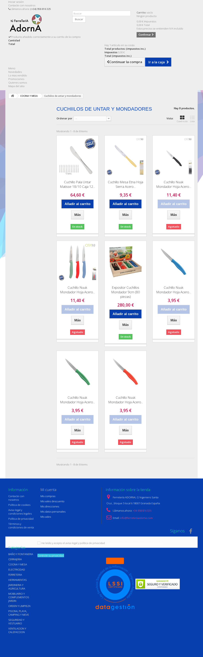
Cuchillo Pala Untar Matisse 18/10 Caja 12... (77, 184)
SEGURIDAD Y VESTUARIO (16, 621)
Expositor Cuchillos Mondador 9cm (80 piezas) (125, 292)
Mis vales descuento (52, 501)
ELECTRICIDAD (16, 569)
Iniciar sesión (16, 2)
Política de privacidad (21, 518)
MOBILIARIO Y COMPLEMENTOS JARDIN (18, 597)
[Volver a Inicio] (12, 95)
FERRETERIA (15, 574)
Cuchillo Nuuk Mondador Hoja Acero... (173, 184)
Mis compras (47, 496)
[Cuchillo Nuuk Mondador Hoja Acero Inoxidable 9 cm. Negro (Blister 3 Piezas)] (173, 156)
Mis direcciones (49, 506)
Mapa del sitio (16, 86)
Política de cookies (19, 505)
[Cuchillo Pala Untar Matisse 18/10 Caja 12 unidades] (77, 156)
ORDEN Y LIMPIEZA (19, 606)
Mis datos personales (52, 511)
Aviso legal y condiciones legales (20, 511)
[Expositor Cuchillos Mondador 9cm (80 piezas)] (125, 262)
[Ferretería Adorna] (37, 24)
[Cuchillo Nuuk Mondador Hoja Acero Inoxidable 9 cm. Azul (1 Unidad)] (173, 262)
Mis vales (45, 516)
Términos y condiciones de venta (21, 525)
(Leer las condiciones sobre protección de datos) (134, 543)
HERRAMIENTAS (17, 580)
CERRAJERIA (15, 559)
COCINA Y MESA (17, 564)
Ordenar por (64, 118)
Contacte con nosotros (21, 5)
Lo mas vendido (17, 75)
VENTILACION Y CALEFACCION (17, 630)
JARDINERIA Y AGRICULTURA (16, 586)
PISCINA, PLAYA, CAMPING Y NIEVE (18, 612)
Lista (192, 121)
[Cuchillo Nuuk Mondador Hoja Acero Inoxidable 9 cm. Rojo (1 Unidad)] (125, 372)
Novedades (15, 72)
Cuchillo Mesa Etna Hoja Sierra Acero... (125, 184)
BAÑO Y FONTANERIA (20, 554)
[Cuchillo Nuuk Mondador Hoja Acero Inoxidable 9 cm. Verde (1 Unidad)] (77, 372)
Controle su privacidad (50, 555)
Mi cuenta (48, 489)
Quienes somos (17, 82)
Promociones (16, 79)
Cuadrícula (182, 121)
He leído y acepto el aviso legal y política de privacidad (73, 543)
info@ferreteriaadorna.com (136, 518)
